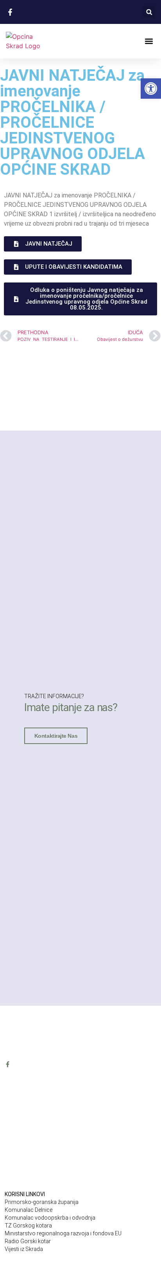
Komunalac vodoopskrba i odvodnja (50, 1218)
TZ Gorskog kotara (28, 1225)
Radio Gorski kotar (28, 1241)
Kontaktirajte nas (55, 736)
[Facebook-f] (8, 1064)
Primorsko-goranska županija (42, 1202)
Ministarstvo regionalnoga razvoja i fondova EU (63, 1233)
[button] (149, 12)
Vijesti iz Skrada (24, 1249)
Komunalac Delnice (28, 1210)
